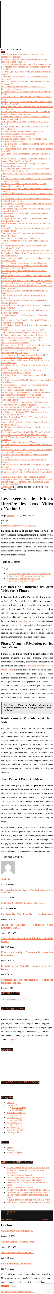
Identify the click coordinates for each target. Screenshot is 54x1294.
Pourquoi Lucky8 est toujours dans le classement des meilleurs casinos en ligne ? (24, 60)
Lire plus (13, 1286)
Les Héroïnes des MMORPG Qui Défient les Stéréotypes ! (26, 280)
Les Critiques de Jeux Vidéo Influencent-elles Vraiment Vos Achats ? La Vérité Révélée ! (25, 169)
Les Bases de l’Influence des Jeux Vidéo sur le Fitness (30, 573)
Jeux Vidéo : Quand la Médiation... (17, 1252)
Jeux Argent (14, 1115)
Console (12, 1105)
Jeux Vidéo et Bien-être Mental (21, 581)
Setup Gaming (14, 1127)
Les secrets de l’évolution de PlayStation (18, 347)
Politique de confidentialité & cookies (17, 1291)
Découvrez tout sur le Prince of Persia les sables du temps (26, 345)
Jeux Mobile (14, 1122)
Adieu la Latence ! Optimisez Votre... (18, 1242)
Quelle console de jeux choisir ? (15, 342)
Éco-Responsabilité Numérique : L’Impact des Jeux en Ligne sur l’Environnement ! (25, 165)
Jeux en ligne (14, 1117)
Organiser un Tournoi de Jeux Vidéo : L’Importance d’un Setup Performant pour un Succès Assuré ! (26, 408)
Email (6, 1062)
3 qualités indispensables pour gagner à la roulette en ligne (26, 64)
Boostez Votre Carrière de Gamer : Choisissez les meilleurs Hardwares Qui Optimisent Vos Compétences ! (26, 393)
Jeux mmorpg (14, 1120)
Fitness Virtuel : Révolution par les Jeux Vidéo (27, 576)
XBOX (17, 1110)
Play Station (19, 1107)
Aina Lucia (10, 516)
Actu (10, 487)
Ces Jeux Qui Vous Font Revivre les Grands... (27, 914)
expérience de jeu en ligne (30, 621)
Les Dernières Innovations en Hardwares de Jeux (22, 390)
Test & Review (15, 1130)
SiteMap (45, 1219)
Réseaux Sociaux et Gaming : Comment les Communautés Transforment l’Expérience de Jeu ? (26, 450)
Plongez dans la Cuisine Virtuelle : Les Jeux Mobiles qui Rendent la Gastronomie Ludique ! (25, 112)
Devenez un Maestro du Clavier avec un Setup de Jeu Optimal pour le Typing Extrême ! (24, 266)
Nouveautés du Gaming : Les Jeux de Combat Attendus (25, 469)
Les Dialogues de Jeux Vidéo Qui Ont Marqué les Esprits (26, 432)
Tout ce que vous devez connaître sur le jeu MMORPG (25, 355)
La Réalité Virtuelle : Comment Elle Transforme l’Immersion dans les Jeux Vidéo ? (22, 371)
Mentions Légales (14, 1152)
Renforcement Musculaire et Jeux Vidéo (24, 578)
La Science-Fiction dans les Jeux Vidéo (18, 442)
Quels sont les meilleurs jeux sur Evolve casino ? (22, 238)
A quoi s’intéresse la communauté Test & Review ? (23, 333)
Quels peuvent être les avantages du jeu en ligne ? (22, 340)
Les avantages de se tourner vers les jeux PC (20, 350)
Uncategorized (14, 1132)
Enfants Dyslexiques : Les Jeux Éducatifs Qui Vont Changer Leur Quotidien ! (23, 184)
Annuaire (11, 1150)
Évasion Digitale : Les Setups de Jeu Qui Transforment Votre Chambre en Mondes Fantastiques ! (25, 403)
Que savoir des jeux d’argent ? (14, 352)
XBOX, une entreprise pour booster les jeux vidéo (23, 330)
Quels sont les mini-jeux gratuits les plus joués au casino (25, 250)
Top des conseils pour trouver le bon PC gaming (22, 357)
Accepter (5, 1286)
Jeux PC (12, 1125)
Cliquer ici (12, 1039)
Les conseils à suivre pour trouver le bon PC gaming (24, 263)
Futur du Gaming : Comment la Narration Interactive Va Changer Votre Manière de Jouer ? (25, 160)
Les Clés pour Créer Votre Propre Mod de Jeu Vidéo (24, 434)
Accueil (4, 487)
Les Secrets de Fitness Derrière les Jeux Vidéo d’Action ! (26, 283)
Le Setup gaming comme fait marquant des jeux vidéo (24, 335)
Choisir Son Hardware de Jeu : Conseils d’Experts (23, 477)
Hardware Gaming (16, 1112)
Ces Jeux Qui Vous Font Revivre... (17, 1231)
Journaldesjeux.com (8, 1219)
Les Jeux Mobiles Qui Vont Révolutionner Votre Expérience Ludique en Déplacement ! (22, 132)
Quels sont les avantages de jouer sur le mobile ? (22, 337)
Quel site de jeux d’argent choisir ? (16, 136)
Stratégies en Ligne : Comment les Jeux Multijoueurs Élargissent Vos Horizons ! (24, 140)
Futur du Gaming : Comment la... (17, 1263)
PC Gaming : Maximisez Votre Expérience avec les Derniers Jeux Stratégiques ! (23, 87)
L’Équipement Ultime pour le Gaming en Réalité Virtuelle (26, 479)
